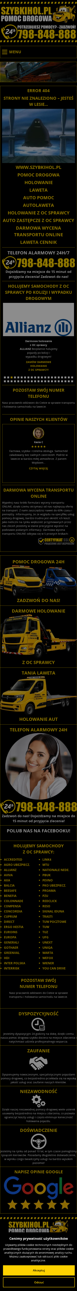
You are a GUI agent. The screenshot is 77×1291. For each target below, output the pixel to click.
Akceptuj (39, 1270)
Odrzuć (39, 1282)
